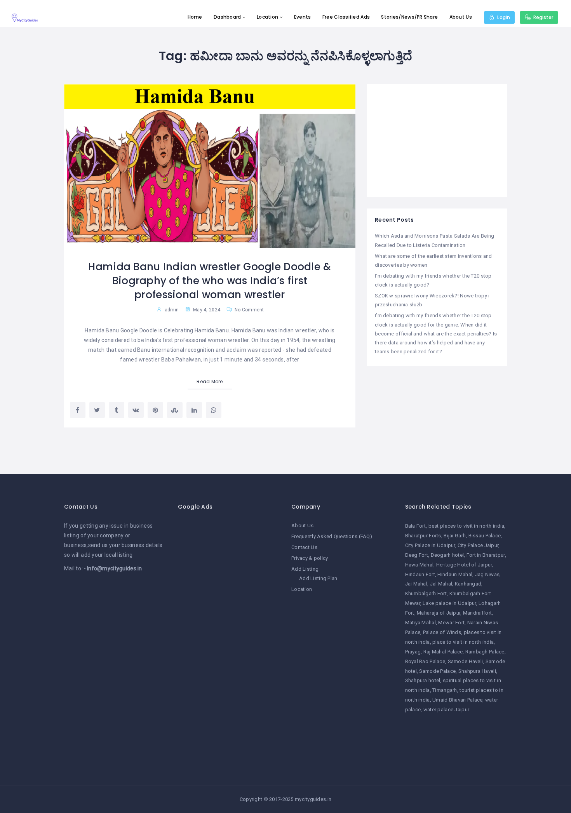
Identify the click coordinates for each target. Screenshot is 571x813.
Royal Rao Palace (425, 661)
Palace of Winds (442, 632)
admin (172, 310)
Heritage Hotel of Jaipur (464, 565)
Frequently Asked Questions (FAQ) (331, 536)
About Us (460, 17)
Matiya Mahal (420, 622)
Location (267, 17)
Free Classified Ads (346, 17)
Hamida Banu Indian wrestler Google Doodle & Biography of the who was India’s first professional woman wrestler (209, 281)
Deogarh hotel (447, 555)
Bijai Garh (455, 536)
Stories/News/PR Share (409, 17)
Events (302, 17)
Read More (210, 381)
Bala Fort (415, 526)
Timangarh (444, 690)
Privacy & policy (309, 558)
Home (195, 17)
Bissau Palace (484, 536)
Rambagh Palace (485, 652)
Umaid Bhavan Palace (457, 700)
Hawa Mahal (419, 565)
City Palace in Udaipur (430, 545)
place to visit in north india (463, 642)
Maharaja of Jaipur (438, 613)
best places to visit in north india (466, 526)
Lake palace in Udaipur (449, 603)
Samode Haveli (465, 661)
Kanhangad (468, 584)
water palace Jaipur (446, 709)
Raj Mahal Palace (443, 652)
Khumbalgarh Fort (426, 593)
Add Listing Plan (318, 578)
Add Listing (305, 569)
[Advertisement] (437, 140)
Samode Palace (437, 671)
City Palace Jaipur (478, 545)
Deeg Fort (416, 555)
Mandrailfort (477, 613)
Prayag (413, 652)
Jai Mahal (416, 584)
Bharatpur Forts (423, 536)
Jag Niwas (487, 574)
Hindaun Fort (420, 574)
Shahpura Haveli (477, 671)
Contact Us (304, 547)
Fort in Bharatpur (486, 555)
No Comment (248, 310)
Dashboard (227, 17)
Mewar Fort (451, 622)
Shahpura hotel (422, 680)
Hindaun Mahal (454, 574)
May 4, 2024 (206, 310)
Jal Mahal (441, 584)
